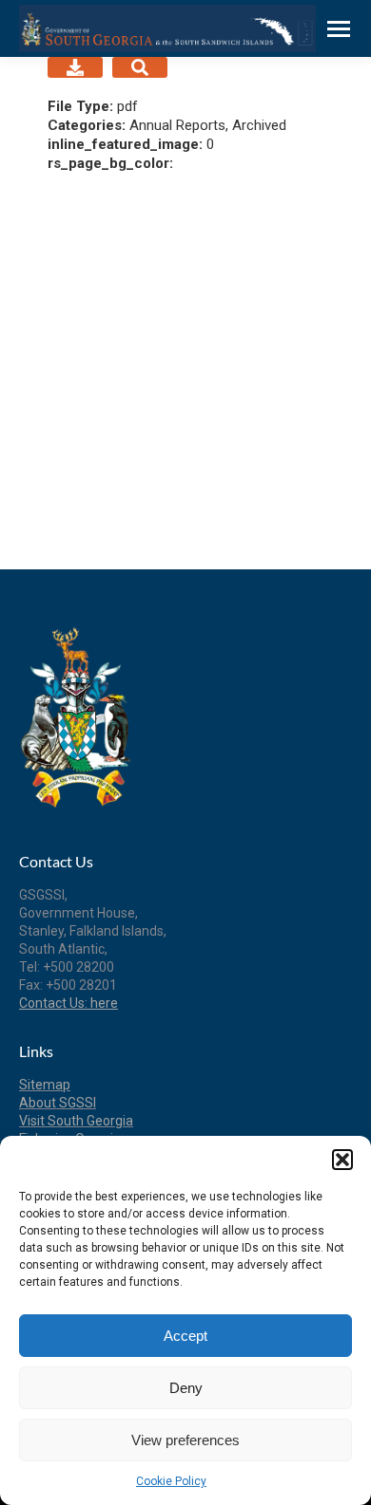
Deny (186, 1388)
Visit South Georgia (76, 1120)
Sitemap (44, 1084)
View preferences (185, 1440)
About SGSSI (57, 1102)
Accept (185, 1336)
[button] (342, 1159)
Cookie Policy (171, 1481)
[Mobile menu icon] (338, 29)
